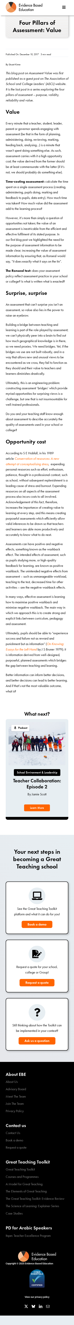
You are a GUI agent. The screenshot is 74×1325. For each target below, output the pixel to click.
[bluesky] (33, 1306)
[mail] (48, 1306)
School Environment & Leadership (37, 772)
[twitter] (26, 1306)
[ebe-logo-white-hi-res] (37, 1252)
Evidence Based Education (39, 1263)
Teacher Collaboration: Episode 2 (37, 784)
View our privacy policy (37, 1297)
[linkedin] (40, 1306)
